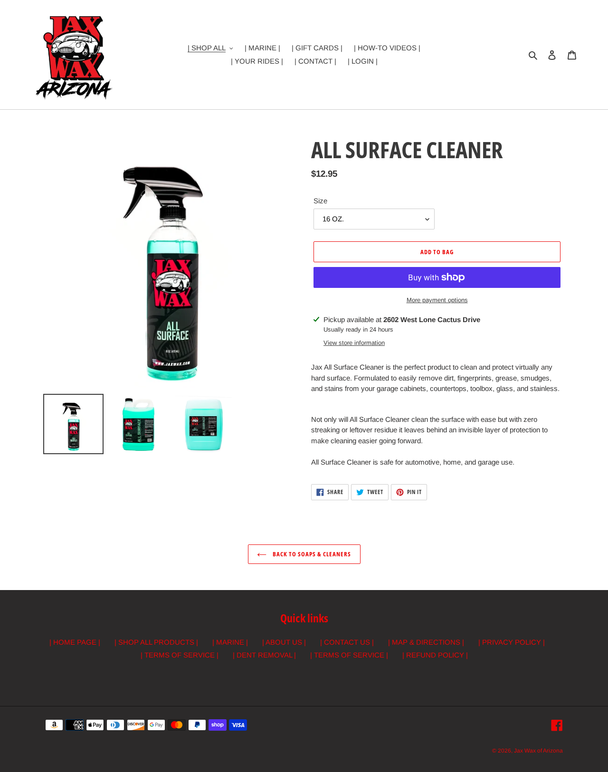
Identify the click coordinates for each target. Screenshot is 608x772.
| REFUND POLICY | (435, 655)
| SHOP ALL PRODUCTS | (156, 642)
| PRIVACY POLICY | (511, 642)
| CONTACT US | (347, 642)
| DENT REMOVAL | (264, 655)
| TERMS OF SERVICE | (179, 655)
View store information (354, 342)
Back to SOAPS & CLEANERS (311, 554)
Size (320, 201)
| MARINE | (230, 642)
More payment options (437, 300)
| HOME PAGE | (74, 642)
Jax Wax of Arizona (538, 750)
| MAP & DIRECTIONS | (426, 642)
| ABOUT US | (284, 642)
